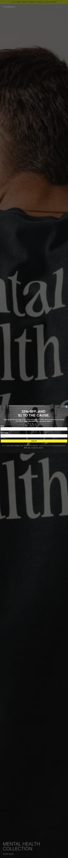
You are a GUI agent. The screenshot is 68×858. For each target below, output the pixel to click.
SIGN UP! (34, 441)
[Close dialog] (66, 407)
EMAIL (2, 426)
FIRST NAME (4, 433)
